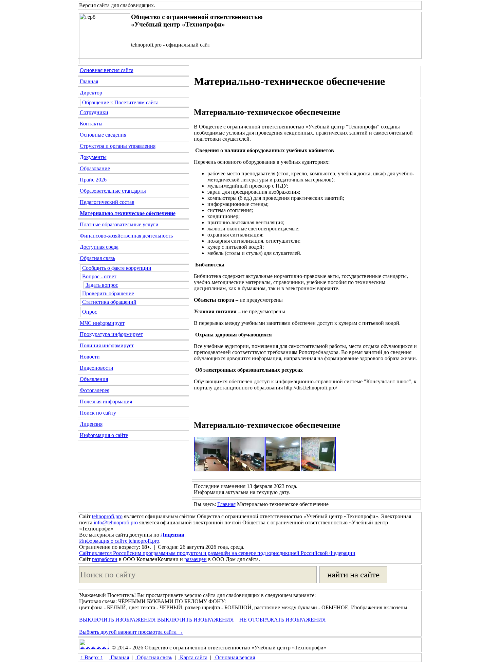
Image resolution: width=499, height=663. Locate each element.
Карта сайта (193, 657)
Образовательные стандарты (113, 191)
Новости (90, 357)
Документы (93, 157)
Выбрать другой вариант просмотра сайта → (131, 632)
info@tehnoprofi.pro (116, 522)
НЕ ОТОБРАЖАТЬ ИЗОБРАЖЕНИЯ (282, 620)
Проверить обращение (108, 293)
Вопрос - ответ (99, 276)
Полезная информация (106, 401)
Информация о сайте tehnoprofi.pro (119, 541)
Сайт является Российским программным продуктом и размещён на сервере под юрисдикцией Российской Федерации (217, 553)
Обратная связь (97, 258)
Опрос (89, 312)
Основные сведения (103, 135)
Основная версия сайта (106, 70)
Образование (95, 168)
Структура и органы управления (117, 146)
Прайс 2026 (93, 179)
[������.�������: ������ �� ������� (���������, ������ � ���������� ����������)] (94, 644)
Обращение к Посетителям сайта (120, 102)
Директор (91, 92)
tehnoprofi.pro (107, 516)
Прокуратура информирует (111, 334)
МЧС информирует (102, 323)
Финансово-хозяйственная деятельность (126, 236)
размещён (195, 559)
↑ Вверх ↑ (91, 657)
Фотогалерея (94, 390)
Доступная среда (99, 247)
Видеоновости (96, 368)
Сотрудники (94, 112)
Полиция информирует (107, 345)
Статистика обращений (109, 302)
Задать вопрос (102, 285)
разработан (104, 559)
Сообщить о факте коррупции (116, 268)
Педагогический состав (107, 202)
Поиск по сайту (98, 413)
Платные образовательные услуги (119, 224)
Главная (89, 81)
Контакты (91, 123)
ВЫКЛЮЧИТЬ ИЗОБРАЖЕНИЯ (117, 620)
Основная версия (234, 657)
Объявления (94, 379)
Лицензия (91, 424)
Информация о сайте (104, 435)
